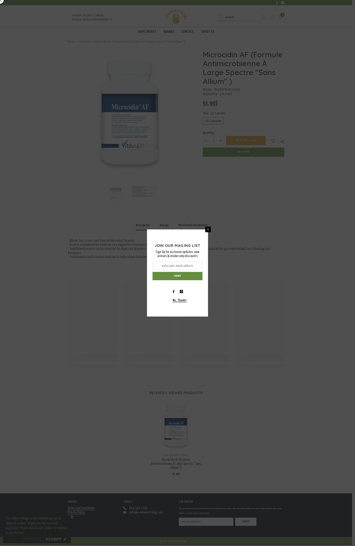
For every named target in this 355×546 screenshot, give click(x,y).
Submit (177, 276)
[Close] (208, 229)
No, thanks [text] (180, 300)
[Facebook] (174, 291)
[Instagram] (181, 291)
